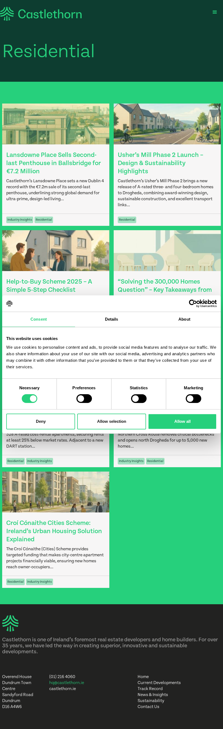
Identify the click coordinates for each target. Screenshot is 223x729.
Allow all (182, 421)
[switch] (84, 398)
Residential (44, 219)
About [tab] (184, 319)
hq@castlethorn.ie (66, 682)
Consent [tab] (38, 319)
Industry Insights (19, 219)
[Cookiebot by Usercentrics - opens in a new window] (193, 303)
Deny (41, 421)
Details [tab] (111, 319)
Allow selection (111, 421)
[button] (215, 12)
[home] (41, 13)
